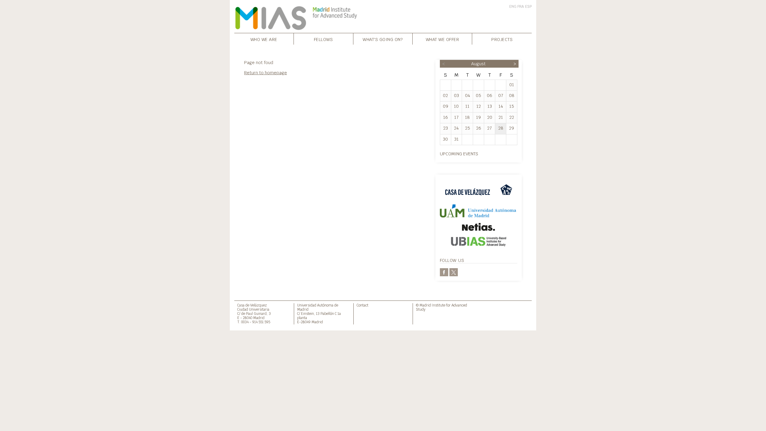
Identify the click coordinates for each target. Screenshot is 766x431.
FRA (520, 6)
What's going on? (383, 39)
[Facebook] (444, 272)
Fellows (323, 39)
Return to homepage (265, 72)
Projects (502, 39)
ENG (512, 6)
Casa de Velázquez (252, 305)
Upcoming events (459, 154)
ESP (528, 6)
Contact (362, 305)
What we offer (442, 39)
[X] (453, 272)
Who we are (263, 39)
